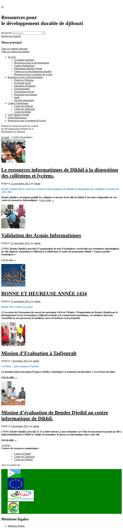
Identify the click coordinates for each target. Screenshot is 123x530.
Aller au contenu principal (14, 48)
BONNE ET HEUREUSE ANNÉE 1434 (44, 293)
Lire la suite (46, 200)
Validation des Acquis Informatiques (41, 235)
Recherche (6, 33)
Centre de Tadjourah (24, 456)
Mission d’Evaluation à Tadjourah (38, 353)
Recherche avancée (11, 36)
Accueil (5, 137)
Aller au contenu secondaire (15, 51)
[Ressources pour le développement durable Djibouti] (2, 6)
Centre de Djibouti (23, 459)
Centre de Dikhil (22, 453)
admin (37, 183)
